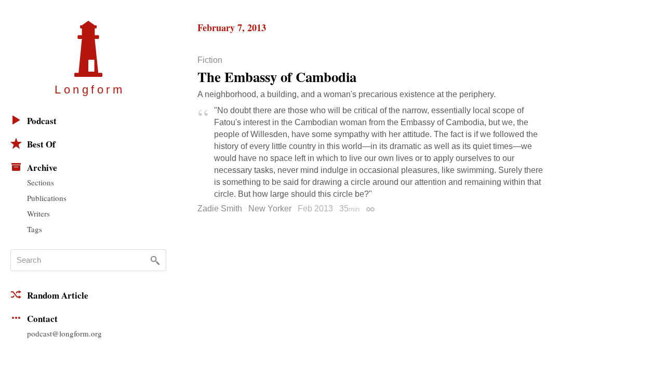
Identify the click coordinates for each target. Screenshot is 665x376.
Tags (34, 229)
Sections (40, 182)
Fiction (209, 60)
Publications (46, 198)
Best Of (41, 144)
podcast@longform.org (64, 333)
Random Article (57, 295)
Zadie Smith (219, 208)
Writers (38, 213)
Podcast (42, 120)
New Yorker (269, 208)
